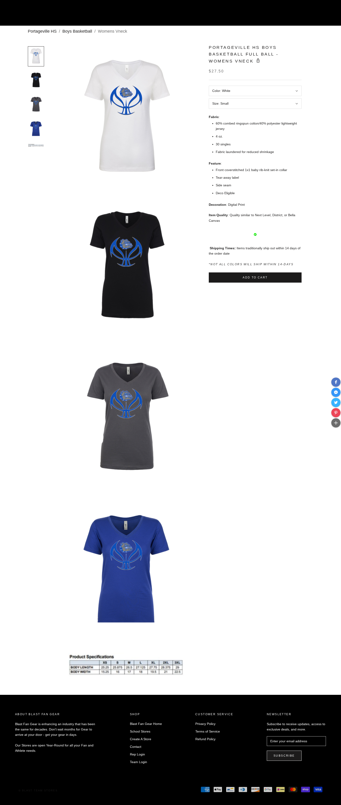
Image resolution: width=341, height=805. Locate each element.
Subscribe (284, 755)
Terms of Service (207, 731)
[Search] (316, 14)
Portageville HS (42, 31)
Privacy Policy (205, 724)
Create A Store (140, 739)
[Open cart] (327, 14)
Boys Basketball (77, 31)
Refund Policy (205, 739)
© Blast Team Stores (38, 790)
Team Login (138, 762)
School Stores (140, 731)
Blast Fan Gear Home (146, 724)
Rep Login (137, 754)
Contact (135, 747)
